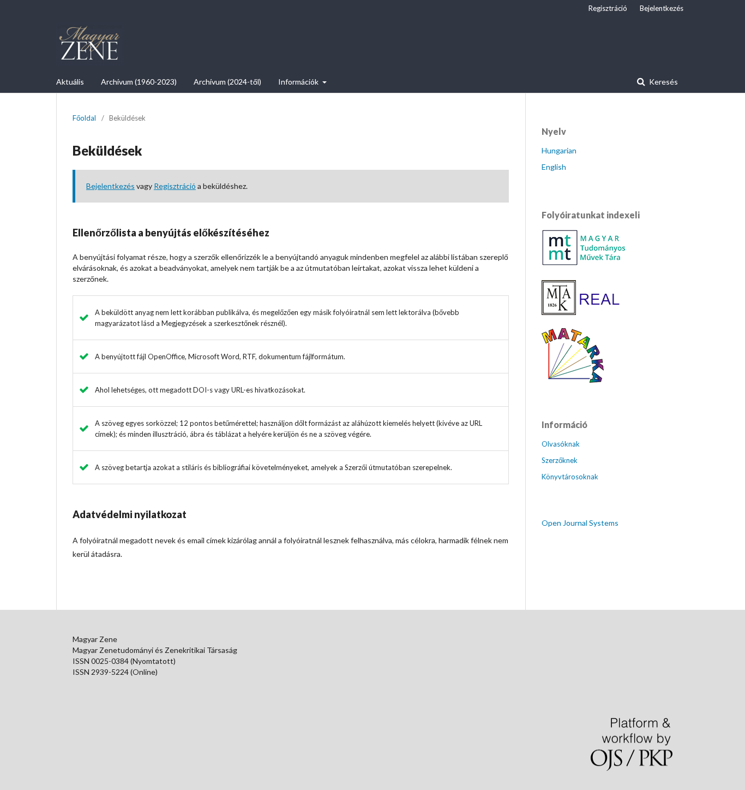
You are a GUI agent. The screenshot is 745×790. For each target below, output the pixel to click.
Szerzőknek (560, 460)
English (554, 166)
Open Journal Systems (580, 522)
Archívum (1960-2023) (139, 81)
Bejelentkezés (661, 8)
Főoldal (84, 118)
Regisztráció (607, 8)
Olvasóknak (561, 443)
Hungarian (559, 150)
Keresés (662, 81)
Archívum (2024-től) (227, 81)
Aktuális (70, 81)
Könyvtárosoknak (570, 476)
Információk (299, 81)
